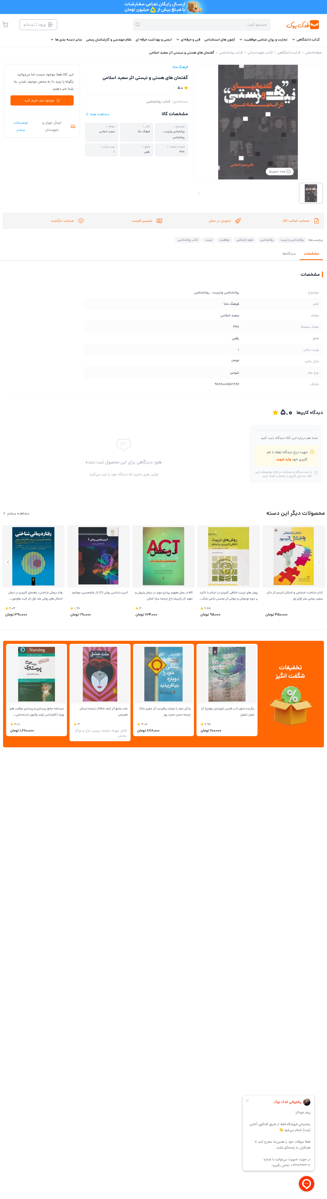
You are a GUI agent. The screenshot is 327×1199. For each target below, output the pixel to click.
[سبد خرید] (5, 25)
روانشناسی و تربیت (292, 240)
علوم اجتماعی (245, 240)
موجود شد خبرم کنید (39, 100)
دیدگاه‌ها (289, 253)
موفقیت (224, 240)
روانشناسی (266, 240)
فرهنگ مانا (180, 67)
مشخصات (311, 253)
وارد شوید (283, 459)
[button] (8, 562)
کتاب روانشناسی (158, 101)
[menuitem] (305, 39)
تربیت (208, 240)
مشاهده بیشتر (18, 513)
